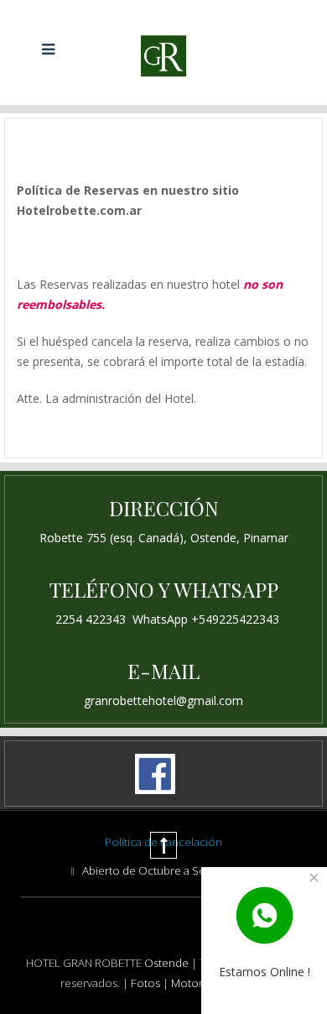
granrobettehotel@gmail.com (163, 700)
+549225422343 (235, 619)
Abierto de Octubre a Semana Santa (173, 870)
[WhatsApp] (264, 915)
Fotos (147, 982)
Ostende (166, 962)
